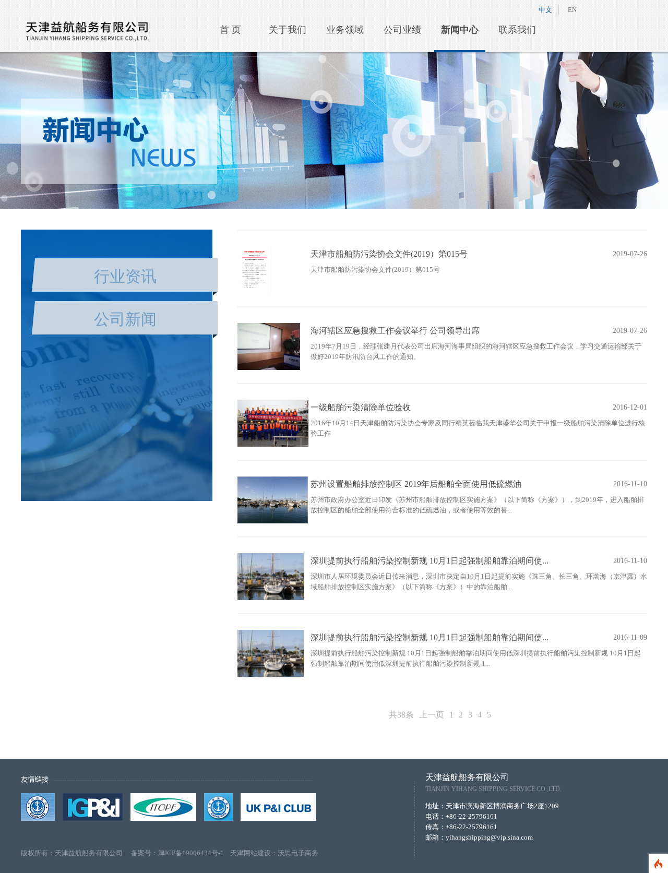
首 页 (230, 30)
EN (572, 10)
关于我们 (287, 30)
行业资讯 (125, 276)
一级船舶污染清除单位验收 (361, 407)
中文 (545, 10)
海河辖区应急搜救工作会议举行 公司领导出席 (395, 330)
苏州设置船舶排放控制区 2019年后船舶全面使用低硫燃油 (416, 484)
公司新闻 (125, 319)
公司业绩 (402, 30)
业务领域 (345, 30)
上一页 (431, 714)
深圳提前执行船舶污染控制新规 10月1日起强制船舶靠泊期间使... (429, 560)
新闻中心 (460, 30)
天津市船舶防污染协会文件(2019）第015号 (389, 253)
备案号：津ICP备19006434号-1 (180, 853)
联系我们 (517, 30)
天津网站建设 (250, 853)
